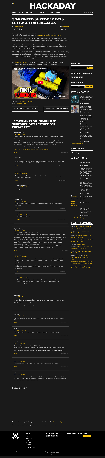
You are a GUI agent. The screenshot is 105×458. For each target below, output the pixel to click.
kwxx (72, 240)
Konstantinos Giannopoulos (78, 261)
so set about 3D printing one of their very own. (49, 35)
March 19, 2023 (65, 29)
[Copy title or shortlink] (21, 29)
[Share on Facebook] (13, 29)
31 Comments (85, 132)
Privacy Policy (65, 451)
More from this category (77, 143)
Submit (51, 12)
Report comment (64, 152)
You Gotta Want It (86, 162)
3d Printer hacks (22, 101)
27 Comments (85, 202)
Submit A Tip (30, 443)
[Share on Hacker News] (17, 29)
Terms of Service (72, 451)
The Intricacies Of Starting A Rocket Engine (56, 109)
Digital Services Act (81, 451)
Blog (21, 12)
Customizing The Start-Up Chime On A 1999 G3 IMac (25, 109)
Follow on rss (80, 77)
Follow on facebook (72, 77)
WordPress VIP (55, 454)
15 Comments (65, 26)
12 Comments (85, 165)
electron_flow (74, 266)
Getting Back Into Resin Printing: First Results (86, 137)
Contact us (82, 77)
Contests (41, 12)
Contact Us (30, 447)
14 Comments (85, 193)
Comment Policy (57, 422)
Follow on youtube (77, 77)
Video (28, 440)
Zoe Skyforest (19, 27)
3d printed (19, 103)
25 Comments (85, 141)
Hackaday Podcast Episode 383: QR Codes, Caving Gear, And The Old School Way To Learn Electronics (86, 171)
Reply (15, 152)
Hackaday (53, 6)
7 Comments (84, 124)
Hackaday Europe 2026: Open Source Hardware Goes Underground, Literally (86, 118)
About (58, 12)
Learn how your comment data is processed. (45, 425)
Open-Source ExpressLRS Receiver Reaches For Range (80, 257)
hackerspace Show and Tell (22, 62)
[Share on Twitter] (15, 29)
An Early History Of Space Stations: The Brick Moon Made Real (86, 98)
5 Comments (84, 178)
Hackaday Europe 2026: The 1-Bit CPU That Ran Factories (86, 108)
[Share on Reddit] (19, 29)
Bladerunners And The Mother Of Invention (86, 128)
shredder (25, 103)
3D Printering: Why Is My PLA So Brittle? (86, 198)
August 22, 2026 (88, 12)
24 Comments (85, 112)
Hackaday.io (30, 12)
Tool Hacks (29, 101)
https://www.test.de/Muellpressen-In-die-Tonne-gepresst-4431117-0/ (31, 149)
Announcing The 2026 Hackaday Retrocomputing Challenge (85, 210)
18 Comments (85, 103)
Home (14, 12)
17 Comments (85, 215)
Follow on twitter (75, 77)
